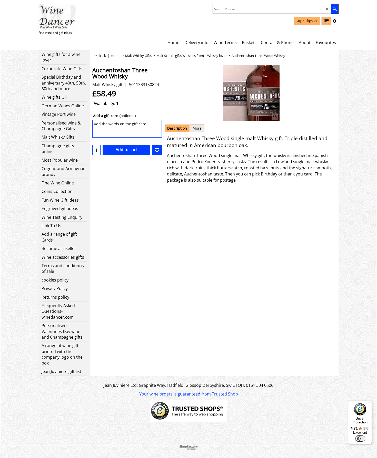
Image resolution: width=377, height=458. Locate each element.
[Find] (334, 9)
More (197, 128)
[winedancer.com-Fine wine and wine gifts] (57, 17)
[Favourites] (157, 150)
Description (177, 128)
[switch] (360, 438)
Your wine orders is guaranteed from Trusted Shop (188, 394)
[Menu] (369, 403)
